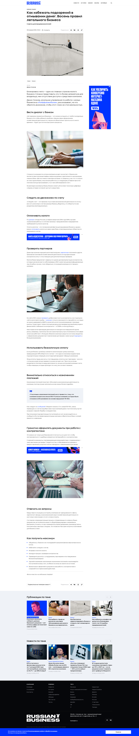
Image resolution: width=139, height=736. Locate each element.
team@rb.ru (74, 720)
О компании (30, 689)
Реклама (73, 687)
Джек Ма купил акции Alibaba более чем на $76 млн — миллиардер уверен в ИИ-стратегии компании (59, 666)
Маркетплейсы (97, 689)
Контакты (30, 692)
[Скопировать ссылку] (81, 30)
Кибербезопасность (76, 699)
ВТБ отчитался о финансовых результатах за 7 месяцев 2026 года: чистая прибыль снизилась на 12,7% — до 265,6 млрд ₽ (36, 667)
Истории (83, 2)
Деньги (94, 692)
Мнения (90, 2)
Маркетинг (95, 687)
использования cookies (36, 731)
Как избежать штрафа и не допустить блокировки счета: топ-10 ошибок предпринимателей (101, 622)
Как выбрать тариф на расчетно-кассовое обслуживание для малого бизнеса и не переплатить (58, 622)
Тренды (94, 707)
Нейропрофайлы (53, 694)
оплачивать (36, 229)
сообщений (41, 406)
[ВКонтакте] (110, 720)
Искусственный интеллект (78, 689)
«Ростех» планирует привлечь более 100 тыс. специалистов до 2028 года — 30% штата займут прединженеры (80, 667)
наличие (49, 320)
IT (70, 707)
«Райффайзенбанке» (47, 102)
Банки (34, 9)
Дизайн (72, 702)
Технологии (96, 704)
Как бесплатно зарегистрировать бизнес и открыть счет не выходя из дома (80, 622)
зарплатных (65, 252)
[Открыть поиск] (111, 3)
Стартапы (95, 702)
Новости (76, 2)
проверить (45, 318)
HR (71, 704)
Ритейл (94, 697)
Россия (94, 699)
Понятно (118, 732)
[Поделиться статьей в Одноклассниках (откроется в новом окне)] (78, 30)
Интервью (104, 2)
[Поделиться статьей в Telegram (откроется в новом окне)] (70, 30)
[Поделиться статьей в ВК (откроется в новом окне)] (74, 30)
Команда (29, 687)
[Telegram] (106, 720)
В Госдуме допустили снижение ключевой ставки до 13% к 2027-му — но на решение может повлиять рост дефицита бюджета (102, 667)
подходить (77, 336)
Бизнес (34, 81)
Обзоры (96, 2)
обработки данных (51, 731)
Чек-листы (51, 699)
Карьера (73, 697)
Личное (94, 694)
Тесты (50, 702)
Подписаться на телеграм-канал (38, 584)
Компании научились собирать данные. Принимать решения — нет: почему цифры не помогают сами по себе (37, 622)
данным (31, 219)
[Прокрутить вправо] (110, 597)
